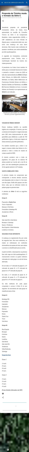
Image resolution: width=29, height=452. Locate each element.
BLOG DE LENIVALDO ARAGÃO (14, 2)
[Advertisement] (14, 430)
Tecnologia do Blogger (15, 449)
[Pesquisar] (27, 3)
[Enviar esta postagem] (3, 394)
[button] (3, 21)
